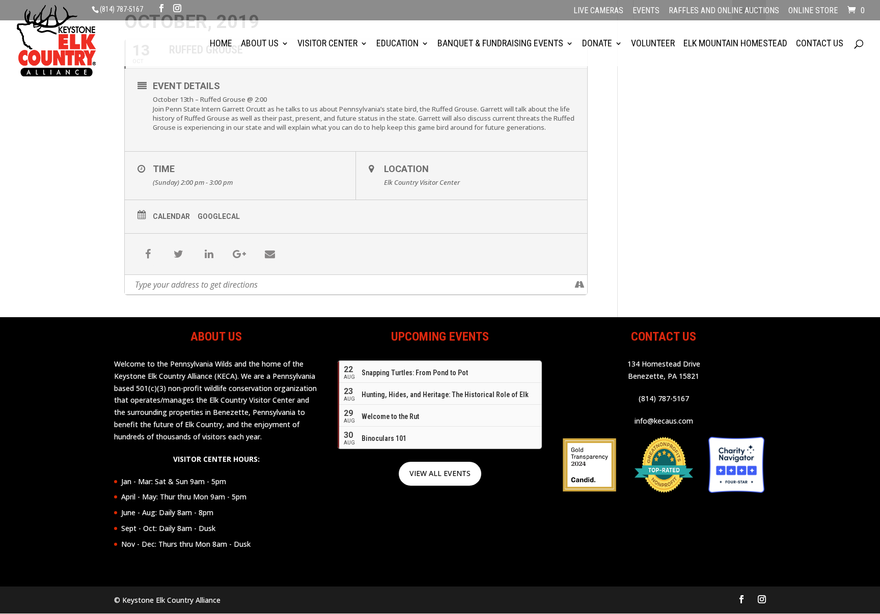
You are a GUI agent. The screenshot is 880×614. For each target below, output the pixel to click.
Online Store (813, 11)
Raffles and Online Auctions (724, 11)
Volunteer (653, 44)
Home (221, 44)
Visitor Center (327, 44)
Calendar (171, 216)
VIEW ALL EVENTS (440, 473)
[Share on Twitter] (178, 254)
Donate (597, 44)
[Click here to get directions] (579, 284)
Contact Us (819, 44)
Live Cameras (598, 11)
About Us (260, 44)
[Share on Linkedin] (209, 254)
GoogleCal (219, 216)
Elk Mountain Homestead (735, 44)
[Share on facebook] (147, 254)
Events (645, 11)
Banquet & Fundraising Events (500, 44)
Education (397, 44)
